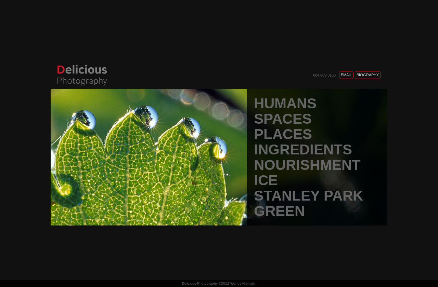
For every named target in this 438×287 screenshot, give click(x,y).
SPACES (283, 119)
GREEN (279, 211)
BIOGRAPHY (368, 75)
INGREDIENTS (303, 149)
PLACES (283, 134)
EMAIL (346, 75)
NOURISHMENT (307, 165)
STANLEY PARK (308, 196)
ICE (266, 180)
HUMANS (285, 103)
